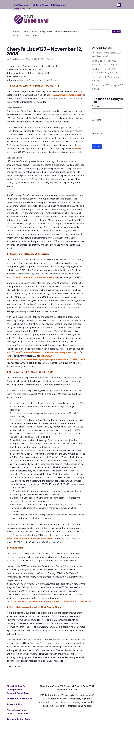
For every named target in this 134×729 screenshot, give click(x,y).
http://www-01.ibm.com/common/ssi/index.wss (32, 277)
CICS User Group (21, 5)
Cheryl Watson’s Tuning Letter (37, 32)
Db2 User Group (40, 5)
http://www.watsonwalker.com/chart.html (29, 538)
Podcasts (18, 35)
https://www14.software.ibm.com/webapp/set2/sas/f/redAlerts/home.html (51, 601)
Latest (16, 32)
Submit (97, 146)
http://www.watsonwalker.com (65, 94)
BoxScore (77, 148)
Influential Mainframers (66, 32)
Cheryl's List (47, 59)
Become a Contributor (19, 699)
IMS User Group (59, 5)
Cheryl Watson (16, 59)
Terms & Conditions (18, 693)
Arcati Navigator (21, 9)
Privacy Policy (14, 704)
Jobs (27, 35)
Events (36, 35)
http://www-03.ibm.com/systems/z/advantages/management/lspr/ (42, 352)
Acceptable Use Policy (19, 719)
